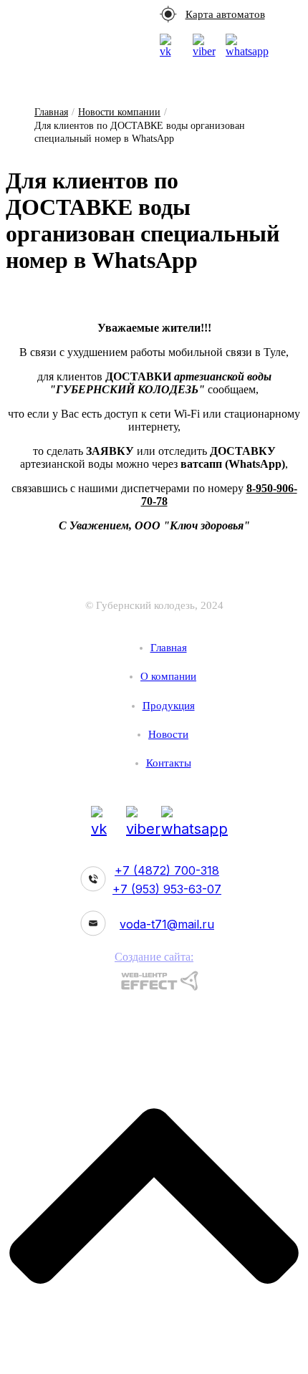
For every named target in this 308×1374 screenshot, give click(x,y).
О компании (168, 676)
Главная (51, 112)
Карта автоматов (225, 14)
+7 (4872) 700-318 (167, 870)
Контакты (168, 763)
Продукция (169, 705)
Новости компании (119, 112)
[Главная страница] (154, 586)
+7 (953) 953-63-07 (166, 889)
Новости (168, 734)
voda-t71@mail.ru (167, 924)
